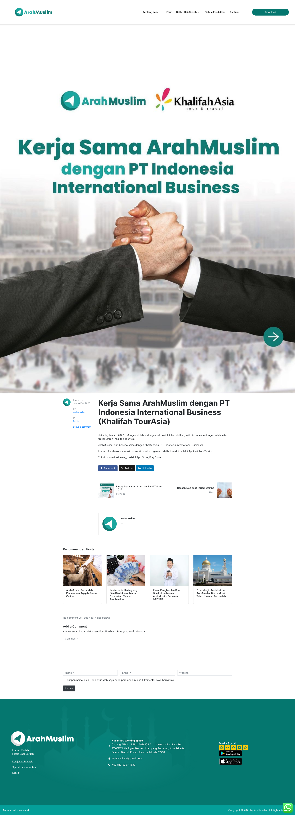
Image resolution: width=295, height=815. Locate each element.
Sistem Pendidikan (215, 12)
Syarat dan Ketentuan (24, 767)
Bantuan (234, 12)
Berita (76, 421)
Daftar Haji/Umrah (186, 12)
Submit (69, 688)
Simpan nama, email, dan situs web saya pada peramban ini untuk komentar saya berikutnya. (121, 679)
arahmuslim (79, 412)
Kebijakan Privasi (22, 761)
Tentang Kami (150, 12)
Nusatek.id (23, 810)
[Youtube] (227, 747)
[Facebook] (233, 747)
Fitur (169, 12)
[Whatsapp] (245, 747)
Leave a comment (82, 426)
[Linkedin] (239, 747)
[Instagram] (221, 747)
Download (270, 12)
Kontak (16, 772)
